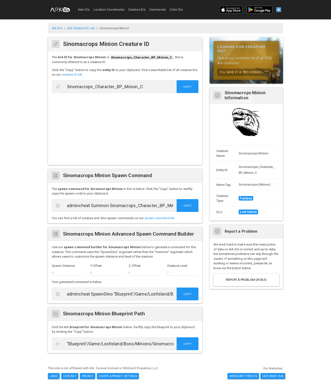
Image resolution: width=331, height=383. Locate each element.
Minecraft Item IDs (243, 376)
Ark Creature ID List (81, 28)
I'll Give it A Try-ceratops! (244, 72)
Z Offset (135, 265)
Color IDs (176, 9)
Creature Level (177, 265)
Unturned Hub (272, 376)
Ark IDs (57, 28)
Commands (157, 9)
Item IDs (84, 9)
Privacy (87, 376)
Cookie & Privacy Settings (118, 376)
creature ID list (72, 74)
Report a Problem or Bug (246, 280)
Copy (187, 86)
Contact (70, 376)
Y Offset (96, 265)
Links (54, 376)
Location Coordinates (109, 9)
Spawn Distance (63, 265)
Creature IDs (136, 9)
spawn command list (159, 218)
